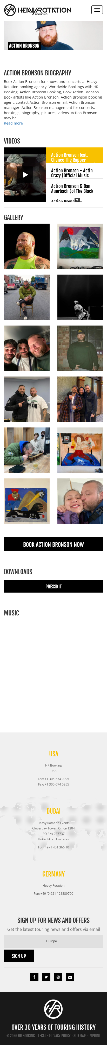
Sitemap (79, 1036)
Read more (13, 123)
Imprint (95, 1036)
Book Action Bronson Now (53, 544)
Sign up (19, 956)
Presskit (53, 586)
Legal (42, 1036)
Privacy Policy (60, 1036)
